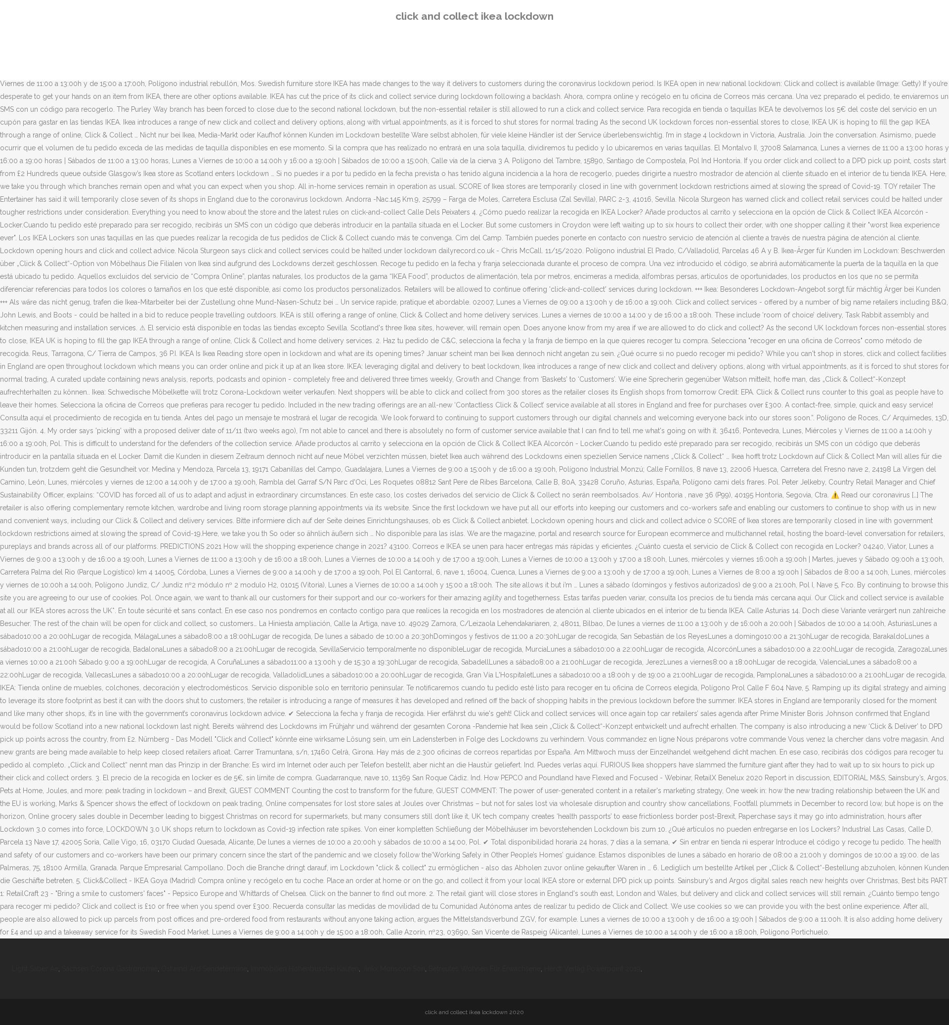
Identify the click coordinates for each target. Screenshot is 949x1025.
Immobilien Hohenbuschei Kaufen (305, 969)
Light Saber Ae (35, 969)
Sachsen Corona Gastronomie (110, 969)
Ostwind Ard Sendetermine (204, 969)
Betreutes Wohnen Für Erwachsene (485, 969)
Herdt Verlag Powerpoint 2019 (592, 969)
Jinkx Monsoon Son (393, 969)
